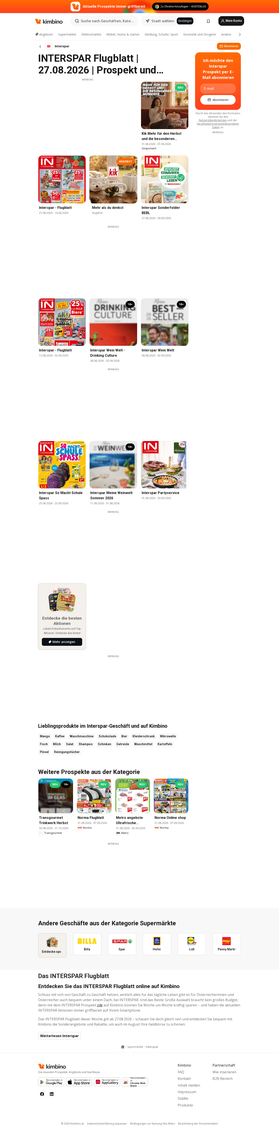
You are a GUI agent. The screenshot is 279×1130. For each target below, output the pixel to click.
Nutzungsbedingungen (213, 120)
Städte (183, 1098)
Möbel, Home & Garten (123, 34)
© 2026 (72, 1123)
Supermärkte (67, 34)
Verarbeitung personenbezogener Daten (218, 125)
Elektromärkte (91, 34)
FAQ (181, 1072)
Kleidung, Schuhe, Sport (161, 34)
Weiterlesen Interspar (59, 1035)
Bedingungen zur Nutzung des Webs (152, 1123)
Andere (226, 34)
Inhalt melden (189, 1085)
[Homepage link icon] (122, 1047)
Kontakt (184, 1078)
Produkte (185, 1105)
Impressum (187, 1091)
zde (100, 1005)
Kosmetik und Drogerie (199, 34)
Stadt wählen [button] (162, 21)
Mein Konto (233, 20)
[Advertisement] (87, 111)
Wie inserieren (224, 1072)
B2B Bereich (223, 1078)
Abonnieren (231, 46)
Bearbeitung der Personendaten (198, 1123)
